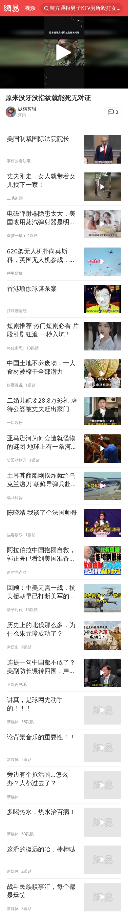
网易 (11, 8)
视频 (30, 7)
